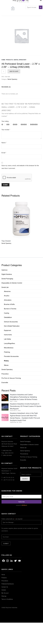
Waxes (6, 365)
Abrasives (7, 291)
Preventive (5, 374)
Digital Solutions (7, 274)
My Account (5, 593)
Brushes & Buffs (9, 304)
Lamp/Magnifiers (9, 343)
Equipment (7, 330)
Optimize (4, 270)
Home (3, 60)
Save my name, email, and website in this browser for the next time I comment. (20, 166)
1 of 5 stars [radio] (3, 124)
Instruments (8, 335)
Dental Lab (5, 287)
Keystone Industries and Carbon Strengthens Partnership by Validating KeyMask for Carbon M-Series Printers (23, 396)
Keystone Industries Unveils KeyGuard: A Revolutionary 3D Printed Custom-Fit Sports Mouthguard (25, 406)
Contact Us (5, 587)
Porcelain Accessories (11, 356)
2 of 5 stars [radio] (8, 124)
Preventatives (24, 454)
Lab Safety (7, 339)
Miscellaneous (8, 348)
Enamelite (5, 382)
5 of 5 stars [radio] (34, 124)
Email (4, 153)
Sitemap (4, 596)
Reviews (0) (6, 87)
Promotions (5, 581)
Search (25, 479)
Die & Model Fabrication (12, 326)
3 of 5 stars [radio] (16, 124)
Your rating (5, 121)
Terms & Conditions (7, 599)
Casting (6, 313)
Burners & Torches (10, 309)
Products (9, 60)
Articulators (7, 300)
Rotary (6, 361)
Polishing (7, 352)
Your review (6, 129)
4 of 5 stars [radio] (24, 124)
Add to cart (14, 71)
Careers (4, 590)
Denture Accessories (11, 322)
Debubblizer (8, 317)
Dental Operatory (20, 60)
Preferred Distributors (8, 584)
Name (4, 142)
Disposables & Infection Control (12, 283)
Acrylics (6, 295)
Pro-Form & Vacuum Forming (11, 378)
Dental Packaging (7, 278)
